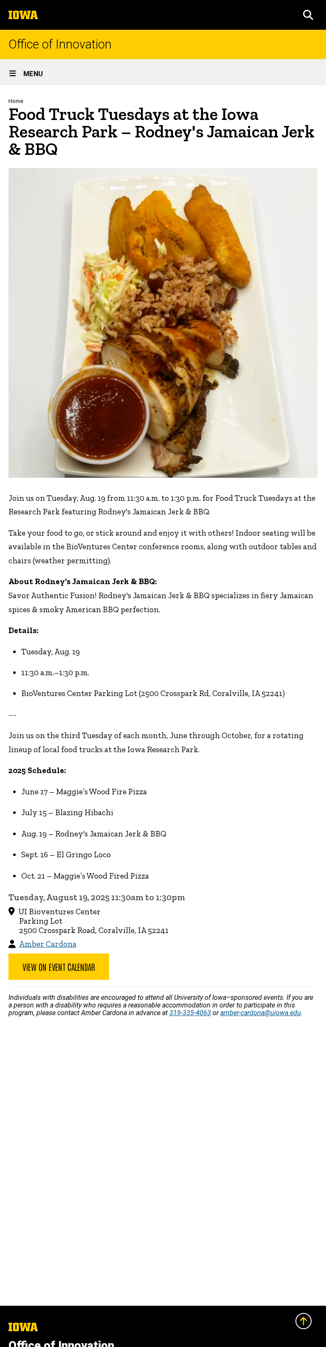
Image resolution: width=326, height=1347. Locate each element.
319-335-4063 (190, 1013)
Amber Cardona (47, 944)
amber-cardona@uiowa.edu (260, 1013)
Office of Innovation (60, 44)
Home (15, 101)
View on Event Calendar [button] (58, 966)
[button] (308, 15)
